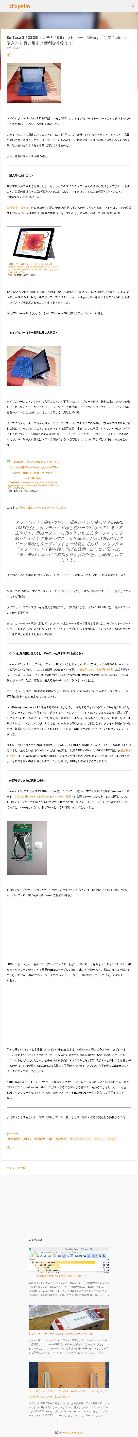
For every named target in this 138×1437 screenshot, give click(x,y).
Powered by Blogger (71, 1432)
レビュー (112, 1138)
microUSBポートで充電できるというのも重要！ (44, 796)
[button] (9, 55)
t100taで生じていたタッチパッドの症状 (42, 507)
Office (27, 1139)
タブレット (99, 1138)
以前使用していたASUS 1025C (95, 669)
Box (92, 297)
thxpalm (19, 6)
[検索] (35, 6)
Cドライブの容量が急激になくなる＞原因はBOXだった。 (59, 1276)
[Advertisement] (69, 1203)
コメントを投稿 (16, 1167)
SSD (50, 1139)
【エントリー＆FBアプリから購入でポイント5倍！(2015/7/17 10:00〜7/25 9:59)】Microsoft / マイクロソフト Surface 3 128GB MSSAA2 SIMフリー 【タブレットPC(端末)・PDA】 (33, 268)
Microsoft (14, 1139)
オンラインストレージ (80, 1138)
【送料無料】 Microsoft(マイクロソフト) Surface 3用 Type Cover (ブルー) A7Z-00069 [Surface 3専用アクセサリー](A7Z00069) (33, 485)
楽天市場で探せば (17, 207)
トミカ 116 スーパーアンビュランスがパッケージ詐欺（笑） (61, 1333)
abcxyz (12, 1133)
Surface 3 (61, 1139)
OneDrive (39, 1139)
